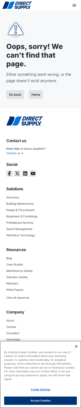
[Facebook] (9, 173)
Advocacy (12, 197)
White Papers (14, 289)
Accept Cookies (40, 400)
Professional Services (19, 222)
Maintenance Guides (19, 270)
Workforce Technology (20, 235)
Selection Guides (17, 277)
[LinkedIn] (25, 173)
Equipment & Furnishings (22, 216)
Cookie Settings (41, 389)
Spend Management (19, 229)
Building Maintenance (20, 203)
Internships (13, 339)
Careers (11, 326)
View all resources (17, 297)
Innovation (12, 333)
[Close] (76, 346)
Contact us (13, 153)
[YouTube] (33, 173)
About (10, 320)
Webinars (12, 283)
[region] (40, 374)
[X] (17, 173)
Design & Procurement (20, 210)
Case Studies (14, 264)
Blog (9, 258)
